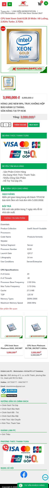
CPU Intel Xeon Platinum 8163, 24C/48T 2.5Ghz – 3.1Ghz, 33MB (11, 347)
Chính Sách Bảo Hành (10, 409)
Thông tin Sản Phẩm (14, 218)
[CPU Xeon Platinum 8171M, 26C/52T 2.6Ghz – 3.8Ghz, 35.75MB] (36, 327)
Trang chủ (5, 11)
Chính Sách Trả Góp (10, 405)
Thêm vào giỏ (20, 125)
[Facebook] (24, 474)
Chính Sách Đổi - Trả (10, 412)
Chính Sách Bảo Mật (10, 416)
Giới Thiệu (6, 434)
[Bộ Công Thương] (24, 391)
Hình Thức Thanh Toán (11, 423)
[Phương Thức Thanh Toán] (24, 454)
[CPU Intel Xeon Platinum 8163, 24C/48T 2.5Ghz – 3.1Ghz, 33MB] (11, 327)
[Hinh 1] (24, 72)
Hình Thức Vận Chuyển (11, 420)
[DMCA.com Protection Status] (9, 396)
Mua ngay (33, 125)
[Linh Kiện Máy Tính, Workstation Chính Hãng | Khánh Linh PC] (23, 6)
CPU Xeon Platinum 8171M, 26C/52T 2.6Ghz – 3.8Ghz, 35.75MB (36, 347)
